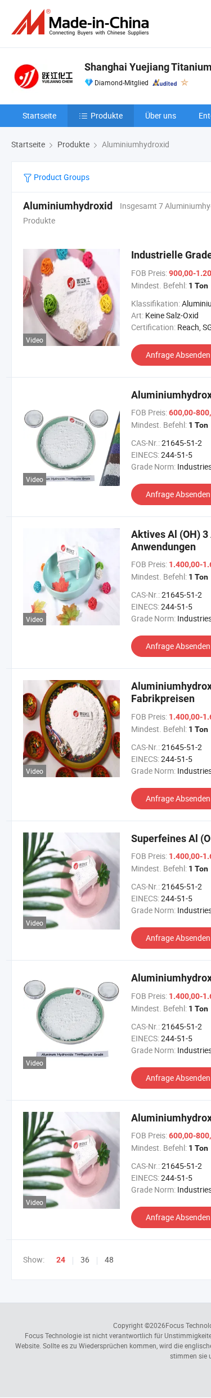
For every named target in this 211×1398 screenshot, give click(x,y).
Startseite (39, 115)
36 (84, 1259)
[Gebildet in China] (82, 22)
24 (60, 1259)
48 (109, 1259)
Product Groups (60, 177)
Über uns (160, 115)
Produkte (107, 115)
